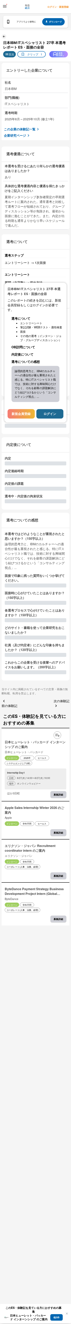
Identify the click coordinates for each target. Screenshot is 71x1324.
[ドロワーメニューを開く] (4, 6)
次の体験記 (61, 701)
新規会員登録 (21, 414)
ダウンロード (55, 21)
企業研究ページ (15, 135)
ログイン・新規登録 (58, 6)
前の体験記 (9, 705)
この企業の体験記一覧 (20, 129)
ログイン (50, 414)
